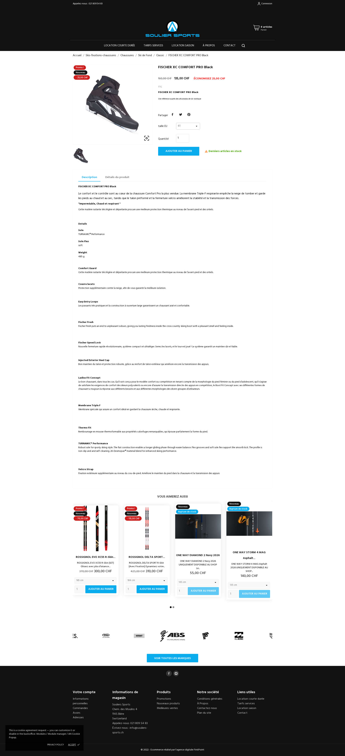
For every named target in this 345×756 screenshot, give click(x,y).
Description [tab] (89, 177)
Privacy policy (55, 745)
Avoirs (76, 713)
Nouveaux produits (168, 703)
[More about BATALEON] (205, 635)
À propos (209, 45)
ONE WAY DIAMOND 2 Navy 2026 (198, 555)
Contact (230, 45)
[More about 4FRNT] (139, 635)
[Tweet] (181, 115)
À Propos (202, 703)
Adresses (78, 717)
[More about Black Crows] (272, 635)
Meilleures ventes (167, 708)
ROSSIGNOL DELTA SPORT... (147, 557)
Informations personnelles (81, 701)
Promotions (164, 699)
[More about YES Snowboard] (72, 635)
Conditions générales (209, 699)
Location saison (183, 45)
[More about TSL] (106, 635)
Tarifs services (153, 45)
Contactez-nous (207, 708)
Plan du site (204, 713)
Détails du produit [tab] (117, 177)
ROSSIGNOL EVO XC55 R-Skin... (95, 557)
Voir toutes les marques (172, 658)
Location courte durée (119, 45)
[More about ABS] (172, 635)
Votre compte (84, 692)
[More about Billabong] (239, 635)
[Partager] (172, 115)
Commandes (80, 708)
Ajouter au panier (178, 151)
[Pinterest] (189, 115)
